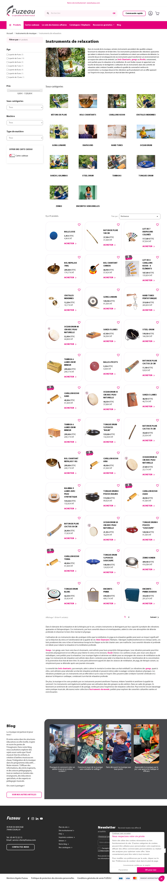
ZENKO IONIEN (148, 558)
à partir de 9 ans (16, 74)
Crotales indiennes (146, 115)
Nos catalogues (65, 848)
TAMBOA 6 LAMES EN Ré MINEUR (70, 362)
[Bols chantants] (88, 101)
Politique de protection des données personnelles (52, 878)
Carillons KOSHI (117, 115)
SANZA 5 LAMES (149, 395)
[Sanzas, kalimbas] (59, 162)
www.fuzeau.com (93, 3)
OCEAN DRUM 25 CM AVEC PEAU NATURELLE (149, 460)
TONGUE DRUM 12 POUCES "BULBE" (110, 427)
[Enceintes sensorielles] (88, 192)
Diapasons (88, 145)
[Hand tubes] (117, 131)
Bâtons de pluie (59, 115)
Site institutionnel (66, 831)
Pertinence (140, 216)
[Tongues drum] (146, 162)
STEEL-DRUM (148, 330)
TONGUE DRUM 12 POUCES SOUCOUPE (110, 558)
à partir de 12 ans (16, 77)
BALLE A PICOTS (110, 362)
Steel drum (88, 176)
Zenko (59, 206)
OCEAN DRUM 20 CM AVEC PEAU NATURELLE (110, 525)
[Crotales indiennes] (146, 101)
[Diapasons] (88, 131)
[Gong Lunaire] (59, 131)
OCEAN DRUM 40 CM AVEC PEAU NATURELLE (71, 330)
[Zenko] (59, 192)
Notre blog (63, 844)
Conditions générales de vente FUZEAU (94, 878)
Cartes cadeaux (22, 156)
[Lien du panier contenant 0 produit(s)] (157, 13)
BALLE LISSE (69, 232)
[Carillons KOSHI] (117, 101)
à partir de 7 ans (16, 66)
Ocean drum (146, 145)
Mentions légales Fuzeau (17, 878)
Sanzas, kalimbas (59, 176)
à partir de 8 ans (16, 70)
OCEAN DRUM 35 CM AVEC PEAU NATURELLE (110, 395)
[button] (24, 795)
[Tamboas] (117, 162)
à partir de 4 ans (16, 55)
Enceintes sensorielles (88, 206)
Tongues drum (146, 176)
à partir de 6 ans (16, 62)
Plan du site (63, 827)
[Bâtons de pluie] (59, 101)
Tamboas (116, 176)
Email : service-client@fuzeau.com (21, 840)
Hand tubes (117, 145)
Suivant (155, 617)
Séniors (62, 841)
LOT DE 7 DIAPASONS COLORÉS (147, 232)
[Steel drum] (88, 162)
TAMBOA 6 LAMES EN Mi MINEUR (70, 427)
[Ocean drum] (146, 131)
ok (114, 13)
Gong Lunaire (59, 145)
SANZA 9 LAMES (110, 330)
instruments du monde (99, 690)
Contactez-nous (20, 847)
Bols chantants (88, 115)
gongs (148, 669)
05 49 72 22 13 (16, 838)
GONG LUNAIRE (110, 297)
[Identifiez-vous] (151, 13)
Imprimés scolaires (66, 837)
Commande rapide (134, 13)
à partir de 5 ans (16, 58)
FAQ (60, 834)
